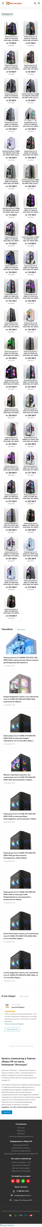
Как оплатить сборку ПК (21, 1165)
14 (30, 1046)
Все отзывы (24, 996)
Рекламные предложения (21, 1151)
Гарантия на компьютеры (21, 1171)
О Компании (21, 1124)
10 (24, 1046)
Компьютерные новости (21, 1148)
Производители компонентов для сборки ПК (21, 1154)
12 (27, 1046)
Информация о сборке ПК (21, 1141)
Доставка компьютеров (21, 1168)
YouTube (13, 1181)
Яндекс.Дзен (28, 1181)
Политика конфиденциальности (21, 1136)
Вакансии (21, 1133)
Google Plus (18, 1181)
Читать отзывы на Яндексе (14, 1024)
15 (32, 1046)
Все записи (21, 629)
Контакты (21, 1128)
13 (29, 1046)
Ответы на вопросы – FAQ (21, 1162)
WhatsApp (23, 1181)
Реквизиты (21, 1131)
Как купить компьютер (21, 1158)
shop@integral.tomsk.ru (22, 1195)
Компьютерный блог (21, 1145)
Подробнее (6, 1112)
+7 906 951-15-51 (22, 1191)
